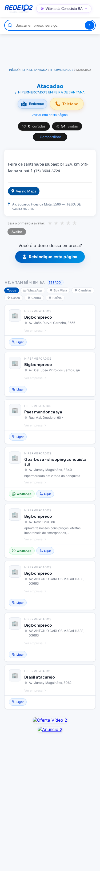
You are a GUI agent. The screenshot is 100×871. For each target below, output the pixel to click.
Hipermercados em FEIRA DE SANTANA (51, 92)
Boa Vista (60, 290)
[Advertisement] (51, 48)
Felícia (57, 297)
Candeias (84, 290)
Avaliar (16, 232)
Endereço (36, 104)
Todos (11, 290)
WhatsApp (34, 290)
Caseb (15, 297)
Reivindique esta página (53, 256)
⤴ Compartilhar (49, 137)
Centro (36, 297)
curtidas (34, 126)
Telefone (70, 104)
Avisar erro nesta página (50, 115)
